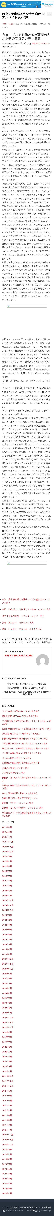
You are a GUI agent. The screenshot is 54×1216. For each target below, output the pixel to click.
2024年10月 (7, 910)
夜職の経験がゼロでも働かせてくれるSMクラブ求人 (25, 738)
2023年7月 (7, 983)
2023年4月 (7, 998)
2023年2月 (7, 1007)
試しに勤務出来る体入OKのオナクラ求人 (27, 687)
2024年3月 (7, 944)
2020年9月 (7, 1149)
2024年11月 (7, 905)
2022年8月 (7, 1037)
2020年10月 (7, 1144)
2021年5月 (7, 1110)
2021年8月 (7, 1095)
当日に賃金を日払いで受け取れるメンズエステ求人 (24, 743)
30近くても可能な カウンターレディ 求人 (23, 615)
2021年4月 (7, 1115)
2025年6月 (7, 871)
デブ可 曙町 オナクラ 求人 (13, 772)
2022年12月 (7, 1017)
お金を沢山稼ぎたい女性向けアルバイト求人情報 (21, 15)
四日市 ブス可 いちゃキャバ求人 (18, 803)
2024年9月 (7, 915)
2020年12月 (7, 1134)
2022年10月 (7, 1027)
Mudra (34, 1210)
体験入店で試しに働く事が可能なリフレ (19, 798)
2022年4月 (7, 1056)
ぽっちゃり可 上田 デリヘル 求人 (16, 758)
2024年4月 (7, 939)
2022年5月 (7, 1051)
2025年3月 (7, 885)
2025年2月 (7, 890)
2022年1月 (7, 1071)
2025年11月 (7, 846)
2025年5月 (7, 876)
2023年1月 (7, 1012)
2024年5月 (7, 934)
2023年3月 (7, 1003)
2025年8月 (7, 861)
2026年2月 (7, 832)
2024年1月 (7, 954)
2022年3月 (7, 1061)
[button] (49, 14)
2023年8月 (7, 978)
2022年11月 (7, 1022)
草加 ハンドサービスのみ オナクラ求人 (22, 629)
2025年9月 (7, 856)
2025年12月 (7, 841)
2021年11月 (7, 1081)
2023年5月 (7, 993)
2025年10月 (7, 851)
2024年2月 (7, 949)
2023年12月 (7, 959)
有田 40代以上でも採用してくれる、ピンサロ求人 (26, 609)
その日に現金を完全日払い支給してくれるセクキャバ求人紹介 (27, 693)
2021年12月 (7, 1076)
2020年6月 (7, 1164)
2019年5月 (7, 1193)
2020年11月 (7, 1139)
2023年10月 (7, 968)
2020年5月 (7, 1169)
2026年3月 (7, 827)
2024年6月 (7, 929)
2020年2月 (7, 1183)
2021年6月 (7, 1105)
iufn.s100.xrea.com (18, 655)
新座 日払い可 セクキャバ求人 (18, 622)
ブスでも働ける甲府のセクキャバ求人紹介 (27, 684)
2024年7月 (7, 924)
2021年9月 (7, 1090)
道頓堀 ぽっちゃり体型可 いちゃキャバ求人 (22, 808)
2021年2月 (7, 1125)
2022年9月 (7, 1032)
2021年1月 (7, 1130)
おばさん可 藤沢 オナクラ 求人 (15, 768)
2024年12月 (7, 900)
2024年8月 (7, 919)
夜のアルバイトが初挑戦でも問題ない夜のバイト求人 (25, 748)
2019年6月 (7, 1188)
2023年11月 (7, 963)
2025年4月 (7, 880)
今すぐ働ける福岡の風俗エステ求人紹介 (19, 793)
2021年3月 (7, 1120)
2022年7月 (7, 1042)
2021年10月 (7, 1085)
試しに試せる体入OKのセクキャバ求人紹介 (21, 733)
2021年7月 (7, 1100)
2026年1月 (7, 837)
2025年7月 (7, 866)
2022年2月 (7, 1066)
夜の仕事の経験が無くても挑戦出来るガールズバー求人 (26, 728)
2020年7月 (7, 1159)
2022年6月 (7, 1046)
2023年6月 (7, 988)
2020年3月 (7, 1178)
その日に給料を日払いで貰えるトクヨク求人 (21, 753)
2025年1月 (7, 895)
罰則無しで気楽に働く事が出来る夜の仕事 (20, 763)
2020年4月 (7, 1173)
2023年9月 (7, 973)
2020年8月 (7, 1154)
